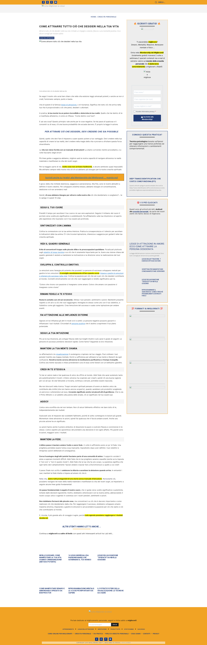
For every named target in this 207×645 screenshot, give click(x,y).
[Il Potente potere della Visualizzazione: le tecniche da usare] (110, 578)
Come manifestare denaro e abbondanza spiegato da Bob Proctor (52, 590)
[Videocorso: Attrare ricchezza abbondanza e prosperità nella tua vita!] (147, 348)
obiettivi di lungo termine (54, 252)
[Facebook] (43, 2)
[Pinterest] (51, 2)
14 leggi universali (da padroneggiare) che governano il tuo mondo (79, 557)
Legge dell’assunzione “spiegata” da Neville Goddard (107, 557)
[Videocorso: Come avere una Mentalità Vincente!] (147, 325)
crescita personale (140, 211)
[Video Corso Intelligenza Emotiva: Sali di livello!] (147, 371)
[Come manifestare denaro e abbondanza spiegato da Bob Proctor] (52, 578)
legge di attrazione (69, 105)
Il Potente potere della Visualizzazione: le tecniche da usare (110, 590)
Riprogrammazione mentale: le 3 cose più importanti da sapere (81, 590)
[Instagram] (47, 2)
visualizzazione (62, 354)
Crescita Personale (107, 17)
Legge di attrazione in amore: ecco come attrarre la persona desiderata (147, 246)
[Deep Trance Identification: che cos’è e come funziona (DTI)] (147, 163)
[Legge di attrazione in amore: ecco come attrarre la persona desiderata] (147, 228)
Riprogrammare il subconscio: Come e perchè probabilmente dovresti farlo (152, 293)
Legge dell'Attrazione (47, 38)
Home (93, 17)
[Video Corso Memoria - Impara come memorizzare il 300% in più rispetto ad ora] (147, 396)
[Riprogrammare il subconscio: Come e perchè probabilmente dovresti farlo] (134, 293)
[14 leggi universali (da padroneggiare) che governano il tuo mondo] (81, 544)
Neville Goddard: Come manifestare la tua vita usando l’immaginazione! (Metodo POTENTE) (50, 558)
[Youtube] (55, 2)
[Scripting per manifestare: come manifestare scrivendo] (134, 272)
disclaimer (126, 643)
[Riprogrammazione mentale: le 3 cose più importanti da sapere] (81, 578)
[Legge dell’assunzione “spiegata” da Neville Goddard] (110, 544)
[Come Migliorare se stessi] (54, 9)
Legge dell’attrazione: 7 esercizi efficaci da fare (151, 260)
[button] (160, 2)
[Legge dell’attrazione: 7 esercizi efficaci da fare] (134, 262)
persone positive (78, 323)
